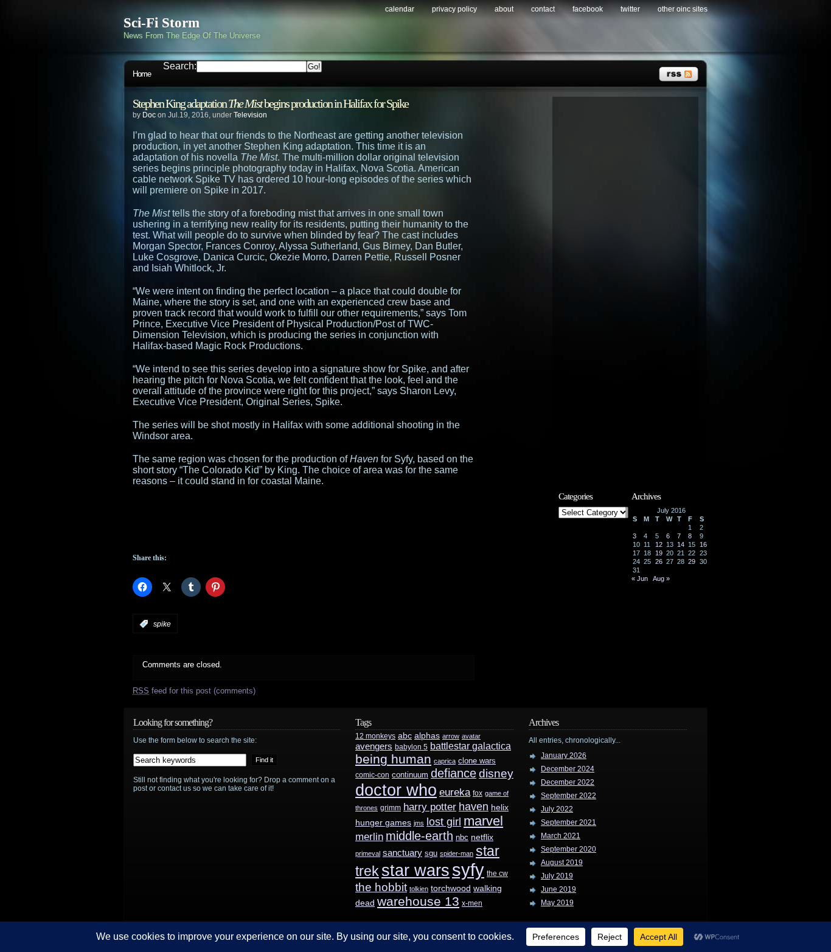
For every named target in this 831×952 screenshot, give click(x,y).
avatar (471, 736)
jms (419, 823)
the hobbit (381, 887)
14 (680, 544)
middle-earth (419, 836)
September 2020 (568, 849)
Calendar (399, 9)
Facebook (587, 9)
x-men (472, 903)
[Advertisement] (327, 520)
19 (658, 553)
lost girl (443, 822)
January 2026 (563, 755)
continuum (410, 774)
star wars (415, 870)
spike (162, 624)
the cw (497, 873)
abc (405, 735)
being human (393, 759)
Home (142, 73)
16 (703, 544)
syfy (468, 870)
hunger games (383, 822)
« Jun (639, 578)
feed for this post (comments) (194, 690)
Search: (179, 66)
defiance (453, 773)
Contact (543, 9)
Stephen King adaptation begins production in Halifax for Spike (270, 103)
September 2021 (568, 822)
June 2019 (558, 889)
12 (658, 544)
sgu (431, 853)
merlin (369, 837)
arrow (450, 736)
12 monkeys (375, 736)
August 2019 (562, 862)
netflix (482, 837)
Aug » (661, 578)
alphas (427, 735)
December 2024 (567, 769)
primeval (367, 853)
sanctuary (402, 853)
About (504, 9)
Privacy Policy (454, 9)
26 (658, 561)
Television (250, 115)
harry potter (429, 807)
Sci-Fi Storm (161, 22)
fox (477, 793)
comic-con (372, 775)
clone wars (477, 761)
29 (691, 561)
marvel (483, 821)
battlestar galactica (470, 746)
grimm (390, 808)
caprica (445, 761)
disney (496, 773)
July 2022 (557, 809)
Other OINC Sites (683, 9)
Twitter (630, 9)
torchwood (451, 888)
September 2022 (568, 795)
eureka (454, 792)
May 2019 (557, 902)
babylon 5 (411, 747)
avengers (373, 746)
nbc (462, 837)
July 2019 (557, 876)
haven (474, 806)
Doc (149, 115)
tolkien (418, 888)
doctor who (396, 789)
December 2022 (567, 782)
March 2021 (560, 836)
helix (500, 807)
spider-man (456, 853)
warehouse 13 (418, 901)
